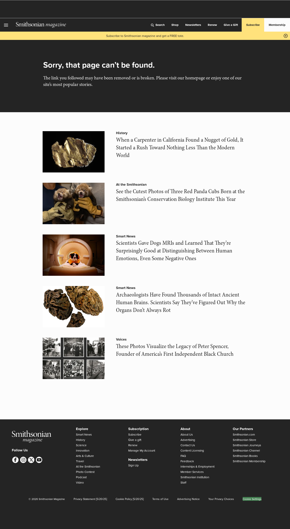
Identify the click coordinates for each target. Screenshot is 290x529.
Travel (80, 461)
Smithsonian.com (244, 434)
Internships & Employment (197, 466)
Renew (212, 25)
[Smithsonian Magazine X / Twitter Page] (31, 460)
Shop (175, 25)
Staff (183, 482)
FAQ (183, 456)
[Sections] (8, 25)
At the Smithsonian (131, 184)
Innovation (82, 450)
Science (81, 445)
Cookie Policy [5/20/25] (130, 499)
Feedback (187, 461)
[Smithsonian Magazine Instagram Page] (23, 460)
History (121, 133)
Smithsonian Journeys (247, 445)
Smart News (126, 236)
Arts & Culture (85, 456)
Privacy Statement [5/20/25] (90, 499)
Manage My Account (141, 450)
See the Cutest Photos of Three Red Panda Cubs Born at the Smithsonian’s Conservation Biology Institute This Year (180, 195)
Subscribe (253, 25)
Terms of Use (160, 499)
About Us (187, 434)
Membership (277, 25)
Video (80, 482)
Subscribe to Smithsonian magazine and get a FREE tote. (145, 36)
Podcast (81, 477)
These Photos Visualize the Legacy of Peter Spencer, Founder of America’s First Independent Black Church (175, 350)
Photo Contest (85, 472)
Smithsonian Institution (195, 477)
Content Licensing (192, 450)
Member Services (192, 472)
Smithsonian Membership (249, 461)
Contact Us (188, 445)
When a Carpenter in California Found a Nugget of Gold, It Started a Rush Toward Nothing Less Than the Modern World (179, 147)
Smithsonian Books (245, 456)
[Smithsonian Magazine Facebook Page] (15, 460)
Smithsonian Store (244, 440)
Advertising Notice (188, 499)
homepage (195, 78)
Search (160, 25)
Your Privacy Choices (221, 499)
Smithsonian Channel (246, 450)
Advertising (188, 440)
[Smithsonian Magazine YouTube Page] (39, 460)
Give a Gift (231, 25)
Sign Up (133, 465)
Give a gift (134, 440)
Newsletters (193, 25)
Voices (121, 339)
